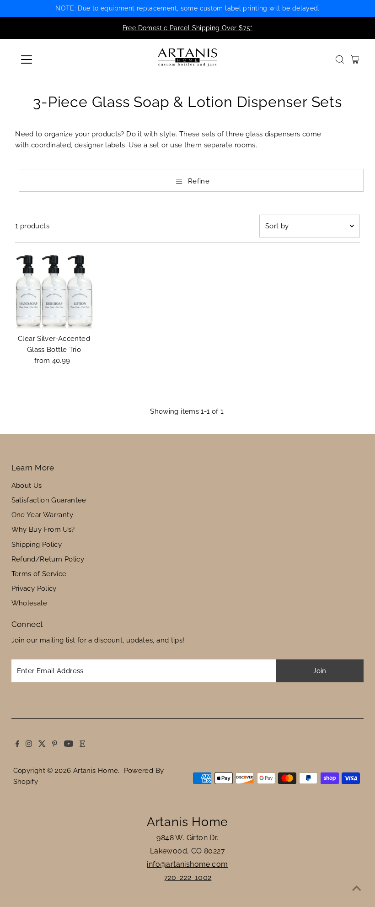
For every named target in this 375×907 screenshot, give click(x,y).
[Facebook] (12, 28)
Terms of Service (39, 574)
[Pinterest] (49, 28)
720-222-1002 (188, 877)
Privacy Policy (34, 588)
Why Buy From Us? (43, 529)
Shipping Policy (36, 544)
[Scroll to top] (357, 889)
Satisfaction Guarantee (48, 500)
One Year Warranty (42, 515)
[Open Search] (340, 59)
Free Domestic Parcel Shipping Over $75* (188, 28)
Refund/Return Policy (48, 559)
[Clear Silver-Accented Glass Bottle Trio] (54, 290)
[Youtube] (63, 28)
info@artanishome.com (187, 864)
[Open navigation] (56, 59)
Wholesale (29, 603)
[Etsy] (77, 28)
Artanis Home (95, 771)
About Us (26, 485)
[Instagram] (23, 28)
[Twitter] (37, 28)
